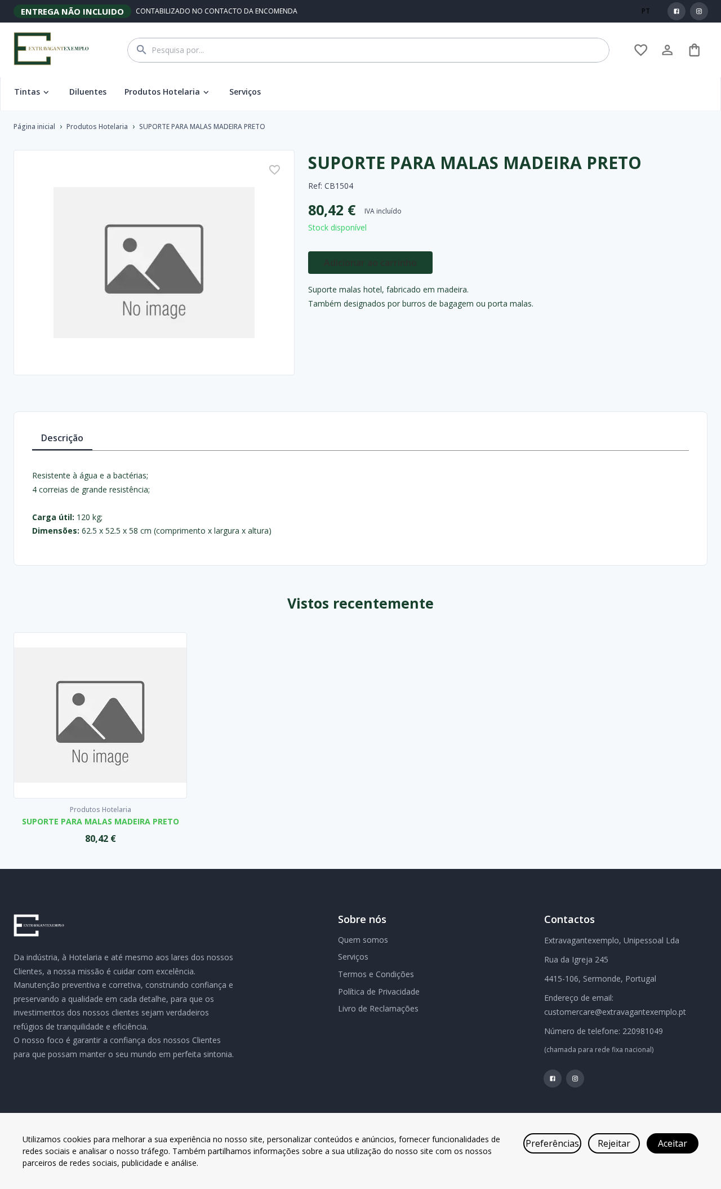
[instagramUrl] (699, 11)
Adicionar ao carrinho (370, 262)
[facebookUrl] (676, 11)
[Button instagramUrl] (699, 11)
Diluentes (87, 91)
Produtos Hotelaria (162, 91)
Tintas (27, 91)
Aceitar (672, 1143)
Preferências (552, 1143)
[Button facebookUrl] (676, 11)
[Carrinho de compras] (694, 50)
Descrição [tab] (62, 438)
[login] (640, 50)
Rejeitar (614, 1143)
